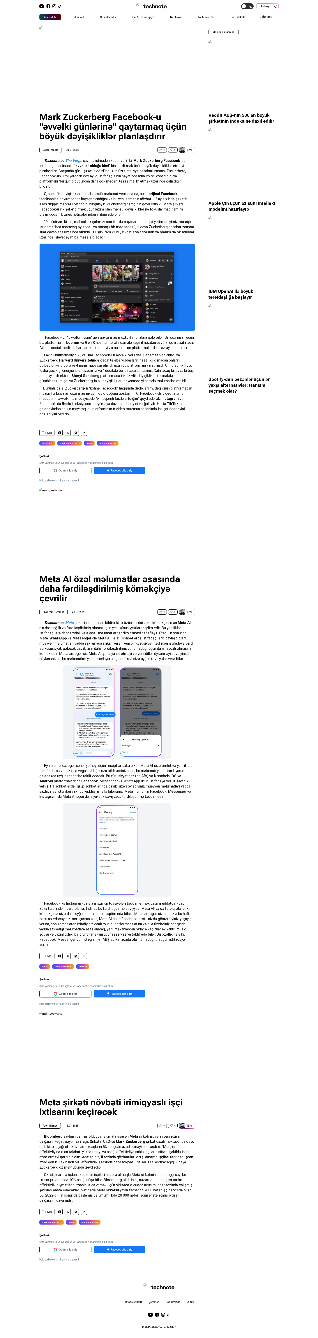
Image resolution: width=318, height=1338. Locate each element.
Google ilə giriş (68, 470)
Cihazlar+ (78, 17)
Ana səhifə (50, 17)
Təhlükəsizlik (205, 17)
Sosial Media (108, 17)
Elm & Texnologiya (143, 17)
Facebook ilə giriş (121, 470)
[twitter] (67, 433)
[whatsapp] (76, 433)
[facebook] (59, 432)
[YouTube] (41, 6)
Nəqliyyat (175, 17)
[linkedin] (84, 433)
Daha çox (265, 17)
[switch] (247, 6)
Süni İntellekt (237, 17)
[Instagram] (54, 6)
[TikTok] (59, 6)
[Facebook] (48, 6)
